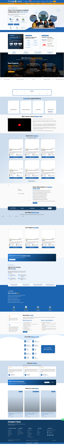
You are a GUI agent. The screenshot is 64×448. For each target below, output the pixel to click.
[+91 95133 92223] (45, 347)
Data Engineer (38, 3)
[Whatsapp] (63, 419)
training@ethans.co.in (48, 349)
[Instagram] (51, 435)
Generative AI (50, 3)
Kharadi (42, 208)
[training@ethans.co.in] (44, 349)
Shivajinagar (32, 208)
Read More (10, 415)
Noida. (49, 430)
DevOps (54, 3)
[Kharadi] (40, 208)
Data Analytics (32, 3)
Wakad (22, 208)
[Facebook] (49, 435)
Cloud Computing (43, 3)
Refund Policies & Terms (11, 440)
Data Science (27, 3)
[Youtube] (48, 435)
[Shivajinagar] (29, 208)
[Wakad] (20, 208)
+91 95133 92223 (48, 347)
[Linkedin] (53, 435)
